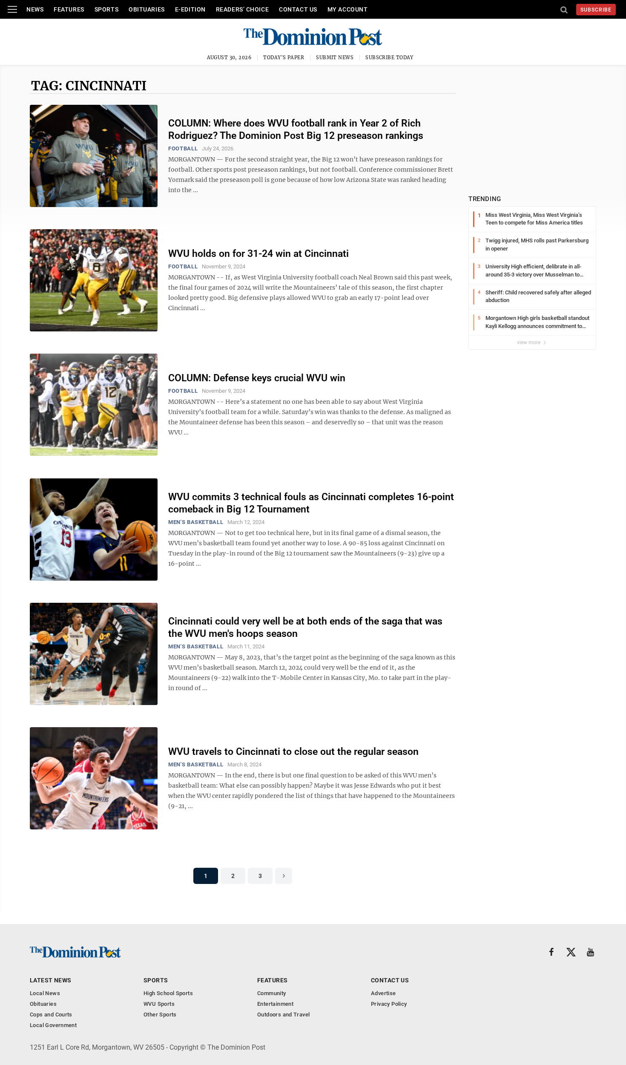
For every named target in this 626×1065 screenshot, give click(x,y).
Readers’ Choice (242, 9)
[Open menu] (12, 9)
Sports (106, 9)
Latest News (51, 980)
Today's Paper (283, 57)
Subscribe (596, 10)
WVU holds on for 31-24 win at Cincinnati (258, 253)
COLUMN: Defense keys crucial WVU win (256, 378)
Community (271, 993)
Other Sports (160, 1014)
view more (529, 342)
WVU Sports (159, 1004)
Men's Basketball (195, 522)
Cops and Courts (51, 1014)
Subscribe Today (389, 57)
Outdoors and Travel (283, 1014)
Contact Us (298, 9)
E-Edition (190, 9)
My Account (347, 9)
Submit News (334, 57)
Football (183, 148)
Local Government (53, 1025)
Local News (45, 993)
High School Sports (168, 993)
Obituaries (147, 9)
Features (69, 9)
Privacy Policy (389, 1004)
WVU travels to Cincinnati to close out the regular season (293, 751)
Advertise (383, 993)
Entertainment (275, 1004)
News (34, 9)
